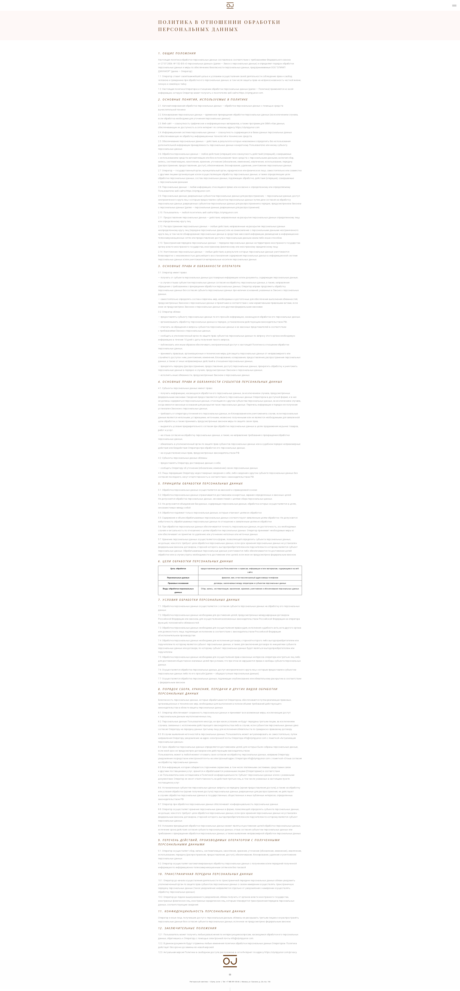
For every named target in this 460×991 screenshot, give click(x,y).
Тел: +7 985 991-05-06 (231, 982)
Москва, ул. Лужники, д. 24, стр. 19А (256, 982)
